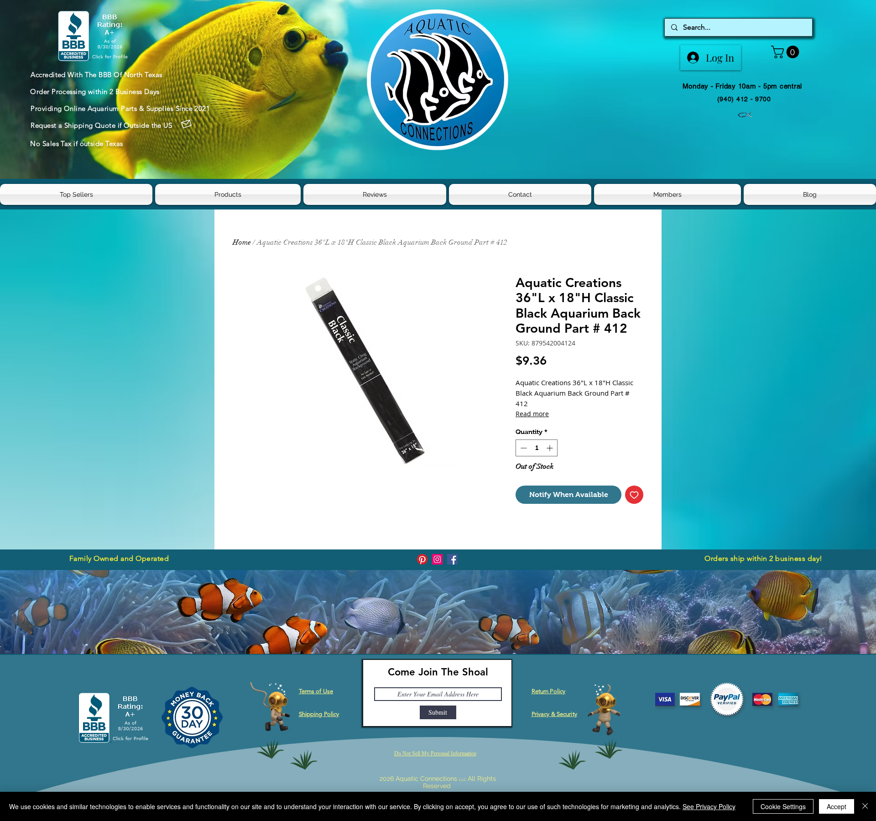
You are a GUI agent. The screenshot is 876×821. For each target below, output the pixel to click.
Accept (836, 806)
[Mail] (186, 124)
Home (242, 242)
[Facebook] (452, 559)
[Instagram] (437, 559)
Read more (532, 413)
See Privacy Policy (709, 806)
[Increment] (550, 448)
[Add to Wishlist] (634, 495)
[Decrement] (522, 448)
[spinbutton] (536, 448)
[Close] (865, 806)
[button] (786, 52)
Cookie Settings (783, 806)
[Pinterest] (422, 559)
